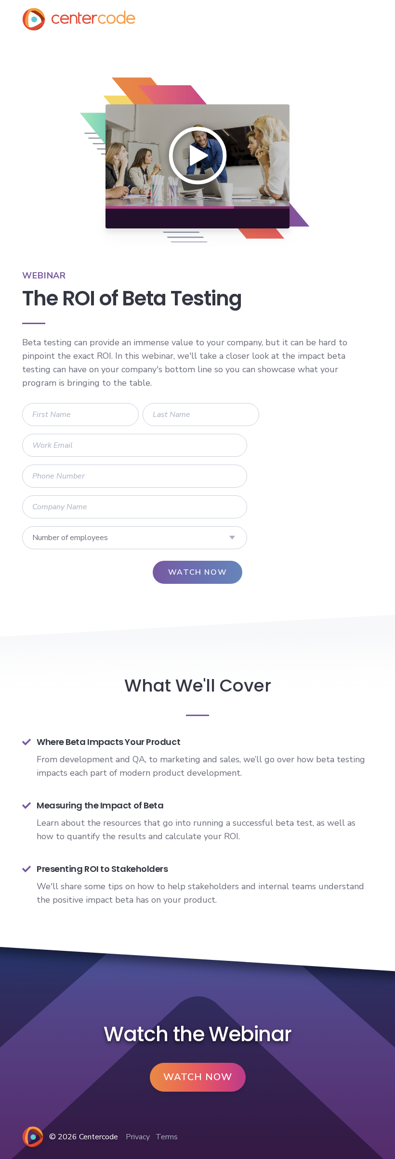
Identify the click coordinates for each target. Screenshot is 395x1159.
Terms (167, 1137)
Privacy (138, 1137)
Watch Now (197, 1077)
